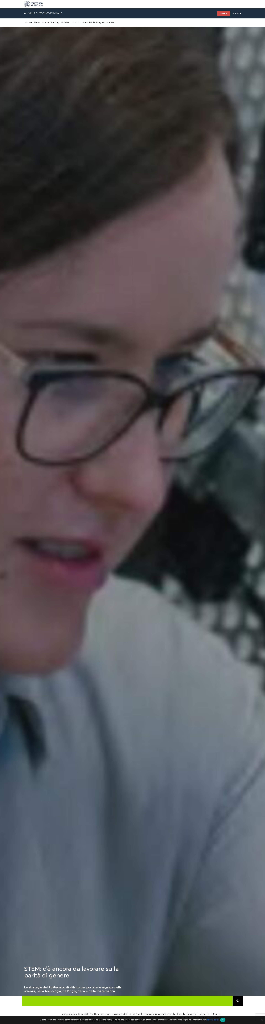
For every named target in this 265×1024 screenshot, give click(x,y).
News (37, 22)
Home (28, 22)
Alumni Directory (50, 22)
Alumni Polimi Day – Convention (99, 22)
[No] (261, 1019)
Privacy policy (213, 1020)
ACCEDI (236, 13)
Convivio (76, 22)
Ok (223, 1020)
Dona (223, 13)
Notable (65, 22)
